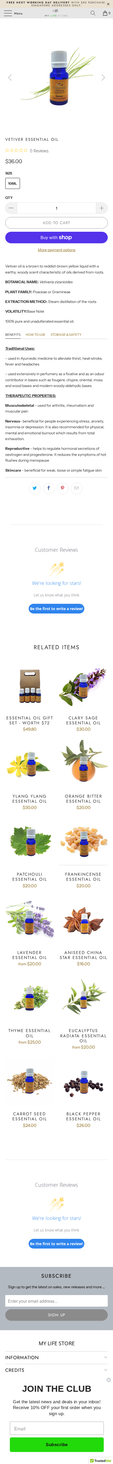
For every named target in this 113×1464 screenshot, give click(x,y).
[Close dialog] (108, 1379)
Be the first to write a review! (56, 608)
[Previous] (10, 77)
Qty (9, 197)
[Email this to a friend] (77, 488)
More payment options (56, 250)
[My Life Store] (56, 13)
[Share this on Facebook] (49, 488)
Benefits (12, 335)
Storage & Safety (66, 335)
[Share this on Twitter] (35, 488)
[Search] (95, 13)
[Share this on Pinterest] (63, 488)
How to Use (35, 335)
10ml (12, 183)
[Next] (102, 77)
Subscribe (56, 1444)
